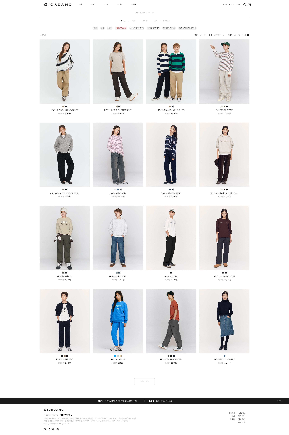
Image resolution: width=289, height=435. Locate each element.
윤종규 (134, 418)
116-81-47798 (59, 421)
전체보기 (123, 21)
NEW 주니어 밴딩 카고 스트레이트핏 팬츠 (117, 110)
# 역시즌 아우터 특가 (169, 28)
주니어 (119, 4)
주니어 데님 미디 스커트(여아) (224, 359)
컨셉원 (134, 4)
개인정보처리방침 (66, 415)
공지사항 (241, 422)
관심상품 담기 (87, 41)
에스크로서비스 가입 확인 (120, 421)
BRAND (242, 413)
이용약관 (55, 415)
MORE (145, 381)
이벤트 (232, 419)
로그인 (225, 4)
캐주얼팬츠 (166, 21)
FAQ (233, 416)
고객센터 (238, 4)
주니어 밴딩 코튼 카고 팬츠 (224, 110)
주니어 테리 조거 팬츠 (118, 359)
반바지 (134, 21)
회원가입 (231, 4)
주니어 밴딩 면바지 (171, 276)
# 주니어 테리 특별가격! (137, 28)
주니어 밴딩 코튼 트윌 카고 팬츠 (224, 276)
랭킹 (102, 28)
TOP (280, 401)
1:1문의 (232, 413)
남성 (80, 4)
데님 (155, 21)
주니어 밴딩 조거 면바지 (64, 276)
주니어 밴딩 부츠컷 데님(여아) (171, 193)
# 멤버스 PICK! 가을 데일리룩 (187, 28)
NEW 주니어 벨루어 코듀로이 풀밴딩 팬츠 (224, 193)
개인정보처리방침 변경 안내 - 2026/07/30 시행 (121, 401)
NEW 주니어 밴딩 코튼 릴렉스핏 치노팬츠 (171, 110)
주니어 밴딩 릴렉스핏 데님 (117, 276)
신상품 (95, 28)
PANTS (151, 12)
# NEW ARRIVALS (121, 28)
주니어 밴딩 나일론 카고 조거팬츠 (171, 359)
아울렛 (110, 28)
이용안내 (47, 415)
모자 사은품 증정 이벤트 (164, 401)
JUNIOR (144, 12)
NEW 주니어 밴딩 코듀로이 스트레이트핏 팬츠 (65, 193)
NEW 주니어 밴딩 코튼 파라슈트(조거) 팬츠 (64, 110)
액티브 (105, 4)
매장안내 (241, 416)
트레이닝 (145, 21)
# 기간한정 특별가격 (153, 28)
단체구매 (241, 419)
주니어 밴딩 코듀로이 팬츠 (64, 359)
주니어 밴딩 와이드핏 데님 (117, 193)
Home (138, 12)
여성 (92, 4)
